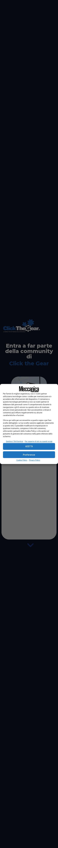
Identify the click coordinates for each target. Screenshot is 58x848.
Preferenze (29, 454)
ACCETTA (29, 446)
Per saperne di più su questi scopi (38, 441)
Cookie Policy (21, 460)
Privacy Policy (34, 460)
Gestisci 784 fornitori (14, 441)
